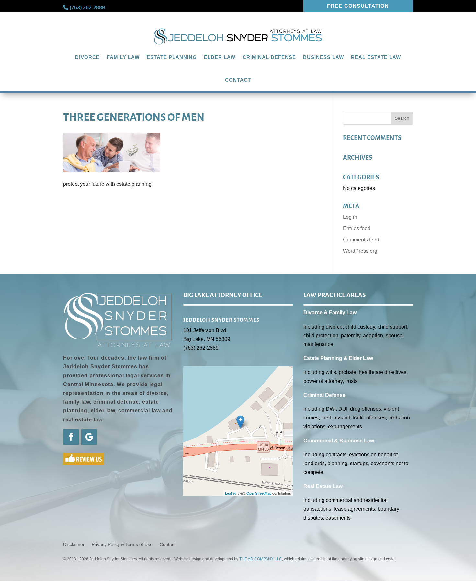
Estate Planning (172, 57)
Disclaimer (74, 544)
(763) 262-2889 (87, 7)
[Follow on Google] (89, 437)
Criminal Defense (269, 57)
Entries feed (356, 228)
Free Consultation (358, 6)
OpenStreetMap (258, 493)
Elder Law (219, 57)
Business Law (323, 57)
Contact (238, 80)
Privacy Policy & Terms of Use (122, 544)
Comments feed (361, 239)
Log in (350, 217)
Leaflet (230, 493)
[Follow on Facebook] (71, 437)
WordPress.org (360, 251)
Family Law (123, 57)
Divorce (87, 57)
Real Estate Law (376, 57)
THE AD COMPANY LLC (260, 559)
